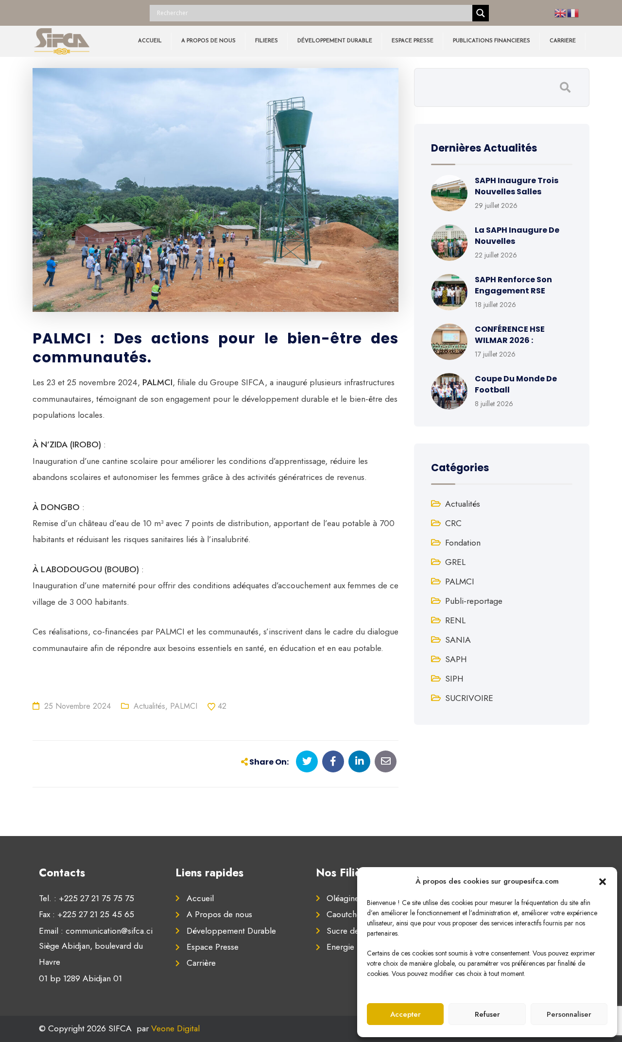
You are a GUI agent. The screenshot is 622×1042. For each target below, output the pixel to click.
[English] (560, 12)
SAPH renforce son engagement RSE (513, 285)
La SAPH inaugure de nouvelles (517, 235)
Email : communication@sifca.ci (96, 930)
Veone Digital (175, 1028)
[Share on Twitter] (307, 761)
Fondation (463, 542)
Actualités (149, 706)
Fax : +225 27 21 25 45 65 (86, 914)
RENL (455, 620)
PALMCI (183, 706)
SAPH (456, 659)
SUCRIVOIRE (469, 698)
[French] (573, 12)
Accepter (405, 1014)
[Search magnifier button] (480, 13)
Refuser (487, 1014)
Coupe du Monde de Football (516, 384)
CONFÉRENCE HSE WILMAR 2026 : (510, 334)
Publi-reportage (473, 601)
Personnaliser (569, 1014)
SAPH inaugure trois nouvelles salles (516, 186)
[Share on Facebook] (333, 761)
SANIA (458, 639)
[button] (602, 881)
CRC (453, 523)
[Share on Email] (386, 761)
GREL (455, 562)
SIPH (454, 678)
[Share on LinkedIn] (359, 761)
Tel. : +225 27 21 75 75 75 (86, 898)
